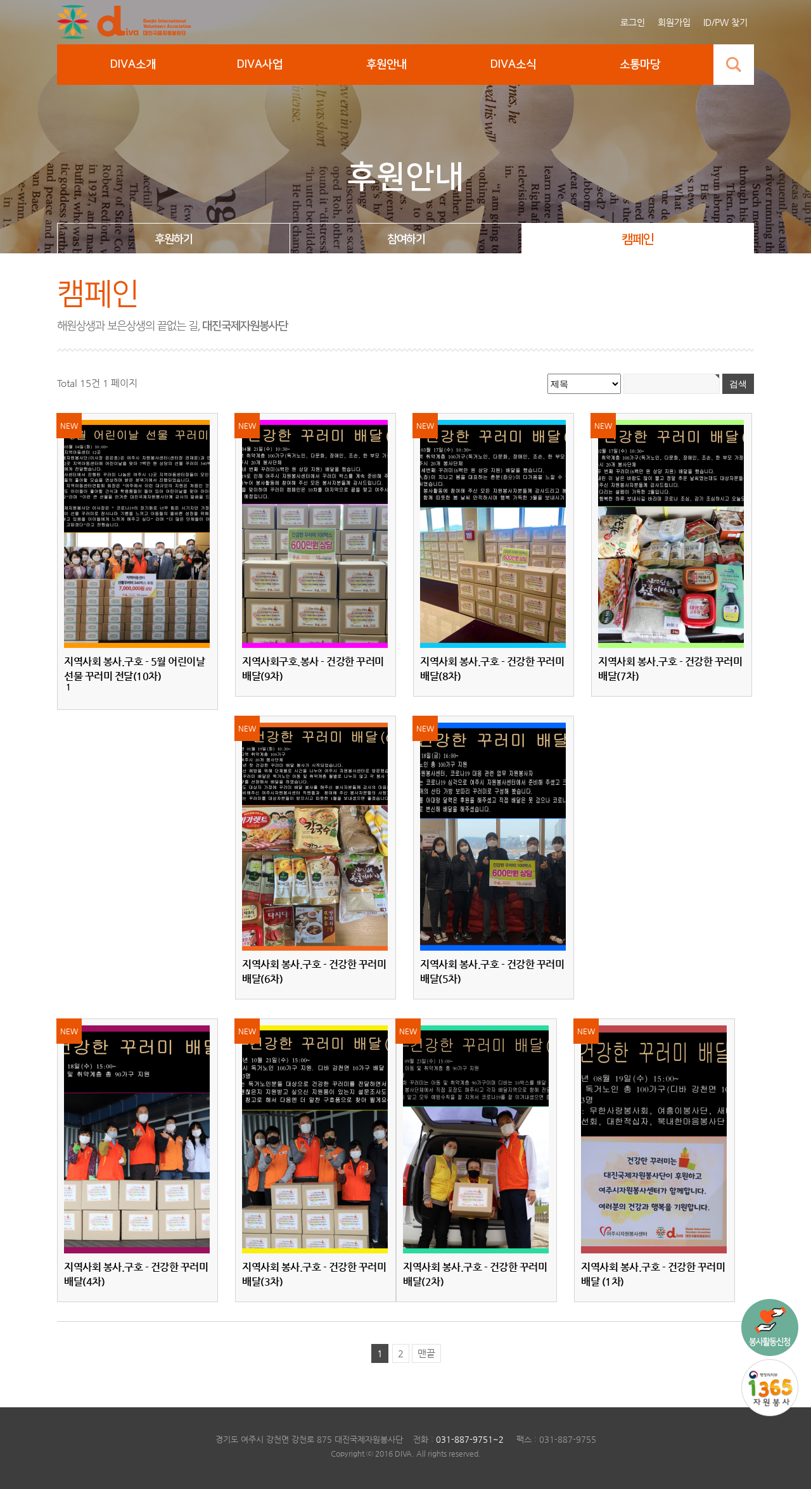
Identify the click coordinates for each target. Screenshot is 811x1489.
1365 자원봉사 (769, 1387)
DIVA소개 (133, 64)
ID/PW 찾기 (725, 22)
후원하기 (174, 239)
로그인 (632, 22)
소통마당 (640, 64)
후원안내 (386, 64)
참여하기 (406, 239)
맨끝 (426, 1353)
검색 (733, 64)
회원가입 (674, 22)
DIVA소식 (513, 64)
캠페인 (638, 239)
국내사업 (769, 1327)
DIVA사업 (260, 64)
